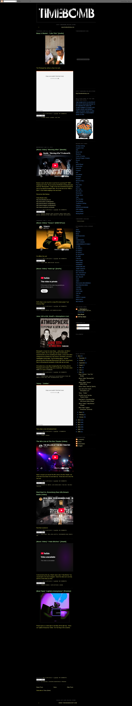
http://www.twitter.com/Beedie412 (45, 201)
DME (46, 262)
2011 (79, 424)
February (81, 414)
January (81, 417)
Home (55, 687)
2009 (79, 429)
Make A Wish (63, 213)
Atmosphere (44, 376)
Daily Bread (81, 314)
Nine (51, 214)
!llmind (43, 117)
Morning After (45, 214)
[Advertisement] (49, 133)
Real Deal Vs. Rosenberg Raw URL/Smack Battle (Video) (52, 493)
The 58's (64, 484)
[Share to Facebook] (42, 116)
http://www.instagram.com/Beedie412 (46, 205)
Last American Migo (55, 310)
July (80, 367)
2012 (79, 422)
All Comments (82, 328)
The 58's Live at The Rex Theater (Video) (51, 441)
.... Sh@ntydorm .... (83, 309)
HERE (38, 369)
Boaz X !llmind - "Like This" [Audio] (50, 33)
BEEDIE (43, 213)
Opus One (44, 377)
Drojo (47, 310)
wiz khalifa (67, 214)
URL (37, 535)
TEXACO (57, 262)
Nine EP (55, 214)
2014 (79, 356)
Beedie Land (49, 213)
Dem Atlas (52, 376)
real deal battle (53, 534)
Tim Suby (60, 214)
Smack (71, 534)
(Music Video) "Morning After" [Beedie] (51, 150)
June (80, 370)
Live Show (55, 484)
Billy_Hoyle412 (80, 439)
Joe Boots (79, 441)
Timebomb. (50, 369)
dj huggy (56, 213)
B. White (48, 484)
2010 (79, 427)
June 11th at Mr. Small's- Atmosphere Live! (52, 316)
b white (43, 484)
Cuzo (42, 262)
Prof (49, 377)
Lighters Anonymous (54, 681)
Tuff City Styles (82, 316)
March (81, 412)
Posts (79, 325)
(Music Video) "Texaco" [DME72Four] (50, 223)
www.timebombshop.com (67, 27)
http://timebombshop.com (82, 93)
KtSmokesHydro (80, 443)
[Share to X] (40, 116)
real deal (44, 534)
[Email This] (37, 116)
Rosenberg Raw (63, 534)
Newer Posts (39, 687)
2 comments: (62, 431)
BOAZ (47, 117)
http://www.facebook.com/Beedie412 (45, 203)
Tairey (43, 435)
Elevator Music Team (62, 376)
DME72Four (51, 262)
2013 (79, 420)
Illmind (52, 117)
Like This (57, 117)
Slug (61, 377)
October (81, 360)
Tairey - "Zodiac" (42, 383)
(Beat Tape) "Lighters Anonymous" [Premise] (53, 591)
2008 (79, 431)
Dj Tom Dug (44, 681)
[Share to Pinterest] (44, 116)
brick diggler (79, 446)
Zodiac (48, 435)
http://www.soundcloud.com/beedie (45, 207)
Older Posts (70, 687)
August (81, 365)
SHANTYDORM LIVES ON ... (85, 310)
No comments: (63, 113)
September (82, 363)
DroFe (43, 310)
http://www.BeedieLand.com (43, 199)
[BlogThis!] (39, 116)
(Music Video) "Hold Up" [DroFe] (48, 269)
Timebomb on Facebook (80, 221)
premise (64, 681)
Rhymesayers (55, 377)
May (80, 372)
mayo (59, 484)
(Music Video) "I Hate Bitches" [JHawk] (51, 542)
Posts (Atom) (47, 690)
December (82, 358)
